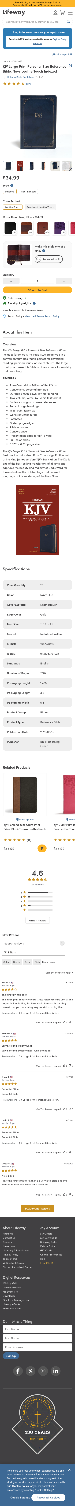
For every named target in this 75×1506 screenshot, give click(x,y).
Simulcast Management (16, 1300)
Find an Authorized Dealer (17, 1267)
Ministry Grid (10, 1283)
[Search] (67, 21)
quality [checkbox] (16, 962)
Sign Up (11, 1356)
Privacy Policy (10, 1254)
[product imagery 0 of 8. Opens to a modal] (37, 123)
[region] (38, 893)
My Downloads (48, 1237)
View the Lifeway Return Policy (42, 316)
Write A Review (37, 920)
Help (43, 1258)
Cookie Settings (20, 1497)
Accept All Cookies (48, 1497)
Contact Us (9, 1237)
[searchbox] (30, 943)
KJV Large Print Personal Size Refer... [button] (38, 1013)
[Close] (69, 1469)
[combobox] (37, 21)
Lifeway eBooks (11, 1304)
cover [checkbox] (27, 962)
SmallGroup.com (12, 1308)
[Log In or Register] (55, 12)
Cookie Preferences (51, 1254)
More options (26, 819)
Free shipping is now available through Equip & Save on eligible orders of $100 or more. (37, 3)
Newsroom (9, 1246)
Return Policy (47, 1246)
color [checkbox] (6, 962)
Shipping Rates (48, 1242)
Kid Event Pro (10, 1291)
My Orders (46, 1233)
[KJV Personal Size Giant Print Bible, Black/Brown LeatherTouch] (25, 794)
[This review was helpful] (64, 1022)
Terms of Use (10, 1258)
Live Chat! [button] (46, 1263)
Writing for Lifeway (13, 1263)
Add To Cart (39, 290)
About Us (8, 1233)
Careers (7, 1242)
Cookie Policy (20, 1486)
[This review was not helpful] (70, 1022)
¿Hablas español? (62, 54)
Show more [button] (48, 962)
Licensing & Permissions (16, 1250)
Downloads (9, 1295)
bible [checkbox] (37, 962)
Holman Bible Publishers (20, 77)
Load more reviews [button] (37, 1208)
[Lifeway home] (14, 12)
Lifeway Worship (12, 1287)
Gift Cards (46, 1250)
